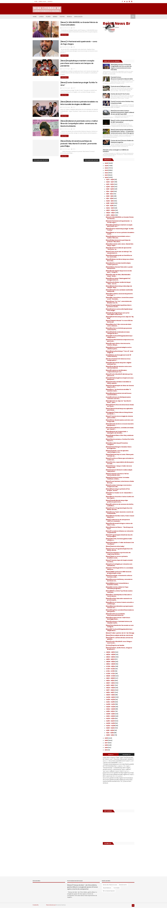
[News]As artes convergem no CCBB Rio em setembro (116, 150)
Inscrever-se (126, 754)
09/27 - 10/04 (110, 210)
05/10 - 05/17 (110, 692)
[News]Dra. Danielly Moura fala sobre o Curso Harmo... (119, 595)
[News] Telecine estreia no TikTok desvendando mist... (117, 474)
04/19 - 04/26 (110, 699)
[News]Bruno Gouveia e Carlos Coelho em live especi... (120, 497)
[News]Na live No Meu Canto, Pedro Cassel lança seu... (120, 516)
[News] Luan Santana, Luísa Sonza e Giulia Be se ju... (120, 482)
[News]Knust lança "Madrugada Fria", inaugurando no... (118, 279)
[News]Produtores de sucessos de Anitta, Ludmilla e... (120, 505)
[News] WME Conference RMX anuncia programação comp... (118, 572)
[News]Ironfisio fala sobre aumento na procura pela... (119, 599)
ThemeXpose (42, 905)
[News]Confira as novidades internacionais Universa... (115, 614)
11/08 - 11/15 (109, 196)
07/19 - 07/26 (110, 669)
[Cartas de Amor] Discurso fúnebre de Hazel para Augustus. (122, 141)
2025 (106, 166)
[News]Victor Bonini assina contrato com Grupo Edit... (119, 420)
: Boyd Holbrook (107, 888)
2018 (106, 740)
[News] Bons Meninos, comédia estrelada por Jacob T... (119, 428)
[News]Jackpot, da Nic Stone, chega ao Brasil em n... (119, 648)
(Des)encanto (123, 885)
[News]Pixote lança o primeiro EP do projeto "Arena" (118, 489)
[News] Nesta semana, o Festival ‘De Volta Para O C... (120, 440)
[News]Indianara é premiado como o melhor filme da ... (118, 237)
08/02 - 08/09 (110, 664)
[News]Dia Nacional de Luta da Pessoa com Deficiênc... (118, 394)
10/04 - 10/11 (110, 208)
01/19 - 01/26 (110, 730)
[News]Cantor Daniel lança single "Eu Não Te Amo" (120, 229)
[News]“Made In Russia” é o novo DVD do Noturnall (119, 321)
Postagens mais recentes (41, 160)
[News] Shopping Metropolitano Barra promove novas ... (118, 305)
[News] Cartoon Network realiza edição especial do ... (119, 470)
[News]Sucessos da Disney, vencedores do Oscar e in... (119, 580)
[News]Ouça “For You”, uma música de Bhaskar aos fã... (119, 302)
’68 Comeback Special (109, 891)
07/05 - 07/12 (110, 673)
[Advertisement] (114, 46)
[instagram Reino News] (129, 1)
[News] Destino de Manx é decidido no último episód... (118, 382)
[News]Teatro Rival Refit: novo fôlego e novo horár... (119, 642)
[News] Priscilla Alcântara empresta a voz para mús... (120, 340)
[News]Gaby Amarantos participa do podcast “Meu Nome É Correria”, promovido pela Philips (78, 143)
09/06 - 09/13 (110, 652)
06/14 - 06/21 (110, 680)
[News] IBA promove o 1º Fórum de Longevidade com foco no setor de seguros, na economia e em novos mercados (121, 67)
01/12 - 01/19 (110, 733)
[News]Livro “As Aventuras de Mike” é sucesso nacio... (118, 390)
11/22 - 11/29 (110, 191)
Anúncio (110, 754)
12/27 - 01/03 (110, 179)
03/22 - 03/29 (110, 709)
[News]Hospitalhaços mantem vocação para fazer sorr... (119, 225)
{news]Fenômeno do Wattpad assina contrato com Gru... (118, 397)
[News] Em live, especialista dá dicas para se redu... (120, 462)
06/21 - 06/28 (110, 678)
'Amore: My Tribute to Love (110, 885)
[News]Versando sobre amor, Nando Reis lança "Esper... (119, 244)
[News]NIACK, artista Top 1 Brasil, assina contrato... (119, 591)
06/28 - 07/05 (110, 676)
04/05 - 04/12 (110, 704)
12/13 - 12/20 (110, 184)
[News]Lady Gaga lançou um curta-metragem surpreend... (118, 313)
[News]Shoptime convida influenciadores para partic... (120, 610)
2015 (106, 747)
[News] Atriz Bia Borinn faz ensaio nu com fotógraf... (120, 626)
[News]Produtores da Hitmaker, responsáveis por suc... (116, 371)
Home (35, 1)
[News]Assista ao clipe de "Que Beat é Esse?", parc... (118, 401)
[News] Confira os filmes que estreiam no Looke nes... (120, 459)
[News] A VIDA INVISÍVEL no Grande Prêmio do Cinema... (120, 217)
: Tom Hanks (116, 888)
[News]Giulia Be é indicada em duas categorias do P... (118, 332)
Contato (50, 1)
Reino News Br (116, 23)
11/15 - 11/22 (109, 194)
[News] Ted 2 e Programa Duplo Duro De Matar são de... (119, 549)
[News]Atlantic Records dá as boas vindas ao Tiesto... (120, 405)
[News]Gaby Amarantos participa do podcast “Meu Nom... (118, 240)
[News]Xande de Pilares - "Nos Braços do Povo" (119, 528)
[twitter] (125, 1)
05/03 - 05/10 (110, 695)
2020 (106, 177)
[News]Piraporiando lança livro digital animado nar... (118, 363)
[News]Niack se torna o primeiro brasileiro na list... (120, 233)
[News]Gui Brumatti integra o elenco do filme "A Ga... (119, 524)
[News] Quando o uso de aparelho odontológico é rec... (117, 451)
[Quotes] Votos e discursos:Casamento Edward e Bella (122, 78)
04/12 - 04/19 (110, 702)
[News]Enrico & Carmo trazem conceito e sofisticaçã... (120, 603)
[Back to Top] (133, 905)
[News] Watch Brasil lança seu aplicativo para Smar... (119, 409)
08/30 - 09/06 (110, 654)
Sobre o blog (42, 1)
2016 (106, 745)
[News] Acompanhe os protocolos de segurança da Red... (118, 553)
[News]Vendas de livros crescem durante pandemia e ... (120, 424)
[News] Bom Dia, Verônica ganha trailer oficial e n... (119, 539)
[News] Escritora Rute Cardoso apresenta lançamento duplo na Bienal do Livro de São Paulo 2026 (122, 112)
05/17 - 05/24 (110, 690)
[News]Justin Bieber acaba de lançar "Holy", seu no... (118, 283)
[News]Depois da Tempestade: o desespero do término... (117, 432)
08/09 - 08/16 (110, 661)
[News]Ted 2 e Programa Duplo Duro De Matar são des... (119, 508)
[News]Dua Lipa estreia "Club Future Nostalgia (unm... (118, 618)
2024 (106, 168)
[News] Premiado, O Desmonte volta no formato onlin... (119, 576)
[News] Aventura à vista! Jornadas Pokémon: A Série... (117, 478)
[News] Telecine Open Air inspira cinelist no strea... (119, 561)
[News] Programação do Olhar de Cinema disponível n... (120, 386)
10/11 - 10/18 (109, 205)
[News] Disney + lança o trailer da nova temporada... (119, 466)
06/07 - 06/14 (110, 683)
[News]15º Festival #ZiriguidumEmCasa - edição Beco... (119, 336)
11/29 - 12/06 (110, 189)
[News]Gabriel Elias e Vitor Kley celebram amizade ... (119, 436)
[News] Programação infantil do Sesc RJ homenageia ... (119, 535)
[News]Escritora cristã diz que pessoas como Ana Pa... (119, 329)
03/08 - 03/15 (110, 714)
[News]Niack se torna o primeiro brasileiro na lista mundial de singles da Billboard (79, 102)
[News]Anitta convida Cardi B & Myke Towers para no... (118, 263)
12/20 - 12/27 (110, 182)
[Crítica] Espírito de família (115, 645)
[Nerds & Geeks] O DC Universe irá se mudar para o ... (118, 359)
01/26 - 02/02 (110, 728)
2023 (106, 170)
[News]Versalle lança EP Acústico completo (117, 443)
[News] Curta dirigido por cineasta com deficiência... (119, 564)
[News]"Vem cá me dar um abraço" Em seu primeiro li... (119, 252)
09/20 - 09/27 (110, 213)
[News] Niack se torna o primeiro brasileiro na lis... (117, 557)
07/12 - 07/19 (110, 671)
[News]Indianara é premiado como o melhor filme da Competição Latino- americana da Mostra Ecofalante (79, 123)
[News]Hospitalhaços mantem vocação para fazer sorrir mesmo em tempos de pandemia (77, 63)
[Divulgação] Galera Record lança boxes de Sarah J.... (119, 413)
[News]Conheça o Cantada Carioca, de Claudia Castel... (119, 622)
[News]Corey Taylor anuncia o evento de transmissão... (119, 512)
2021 (106, 175)
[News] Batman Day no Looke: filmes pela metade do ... (119, 455)
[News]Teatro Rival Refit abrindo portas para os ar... (119, 374)
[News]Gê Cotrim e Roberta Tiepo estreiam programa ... (117, 587)
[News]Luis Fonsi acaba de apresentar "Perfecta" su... (118, 248)
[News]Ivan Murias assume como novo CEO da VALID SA (119, 367)
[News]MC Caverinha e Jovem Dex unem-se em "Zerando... (120, 298)
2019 (106, 738)
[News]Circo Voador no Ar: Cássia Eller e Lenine (119, 493)
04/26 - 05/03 (110, 697)
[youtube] (127, 1)
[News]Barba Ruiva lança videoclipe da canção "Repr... (119, 286)
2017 (106, 743)
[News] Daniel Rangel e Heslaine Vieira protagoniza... (118, 447)
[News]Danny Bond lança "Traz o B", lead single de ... (119, 352)
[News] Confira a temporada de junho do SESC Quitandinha (122, 121)
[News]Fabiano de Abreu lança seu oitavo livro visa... (120, 260)
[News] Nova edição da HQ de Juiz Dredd (119, 635)
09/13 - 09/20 (110, 215)
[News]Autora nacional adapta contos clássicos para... (119, 348)
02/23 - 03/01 (110, 718)
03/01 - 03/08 (110, 716)
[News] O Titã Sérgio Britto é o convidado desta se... (119, 568)
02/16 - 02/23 (110, 721)
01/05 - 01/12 (110, 735)
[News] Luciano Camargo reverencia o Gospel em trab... (119, 485)
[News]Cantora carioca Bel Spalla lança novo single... (119, 309)
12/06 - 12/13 (110, 187)
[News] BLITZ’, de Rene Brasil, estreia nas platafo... (119, 638)
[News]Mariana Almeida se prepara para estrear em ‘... (119, 606)
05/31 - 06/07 (110, 685)
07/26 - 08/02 (110, 666)
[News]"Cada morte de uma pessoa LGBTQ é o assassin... (118, 520)
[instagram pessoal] (132, 1)
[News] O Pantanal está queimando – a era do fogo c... (119, 221)
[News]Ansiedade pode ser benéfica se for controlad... (119, 256)
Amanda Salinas (61, 905)
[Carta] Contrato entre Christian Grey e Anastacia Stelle (122, 102)
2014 (106, 750)
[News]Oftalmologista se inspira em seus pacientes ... (119, 378)
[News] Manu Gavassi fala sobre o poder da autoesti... (119, 267)
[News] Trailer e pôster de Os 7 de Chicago (120, 633)
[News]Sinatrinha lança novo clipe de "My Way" (120, 317)
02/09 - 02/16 (110, 723)
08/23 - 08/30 (110, 657)
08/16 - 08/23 (110, 659)
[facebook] (122, 1)
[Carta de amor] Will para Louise (120, 86)
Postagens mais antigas (91, 160)
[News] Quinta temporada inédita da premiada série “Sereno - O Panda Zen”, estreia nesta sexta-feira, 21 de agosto (122, 131)
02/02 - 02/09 (110, 725)
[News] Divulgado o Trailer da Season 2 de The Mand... (120, 543)
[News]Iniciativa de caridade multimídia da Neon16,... (119, 290)
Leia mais (64, 35)
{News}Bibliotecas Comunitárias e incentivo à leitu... (117, 584)
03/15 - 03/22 (110, 711)
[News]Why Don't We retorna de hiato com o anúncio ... (118, 325)
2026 (106, 163)
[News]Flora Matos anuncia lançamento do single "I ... (119, 294)
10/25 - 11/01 (110, 201)
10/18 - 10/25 (110, 203)
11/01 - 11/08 (109, 198)
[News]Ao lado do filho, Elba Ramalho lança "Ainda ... (118, 275)
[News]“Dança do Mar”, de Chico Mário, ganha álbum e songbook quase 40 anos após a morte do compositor (82, 887)
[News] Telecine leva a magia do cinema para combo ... (119, 417)
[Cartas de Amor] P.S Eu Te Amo (120, 94)
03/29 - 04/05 (110, 707)
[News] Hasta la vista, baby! (115, 546)
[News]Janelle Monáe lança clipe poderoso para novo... (117, 501)
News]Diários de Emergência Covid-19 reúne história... (118, 355)
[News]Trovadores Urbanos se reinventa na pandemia (119, 531)
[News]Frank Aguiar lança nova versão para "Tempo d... (119, 271)
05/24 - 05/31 (110, 688)
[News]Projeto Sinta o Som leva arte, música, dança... (118, 344)
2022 (106, 173)
